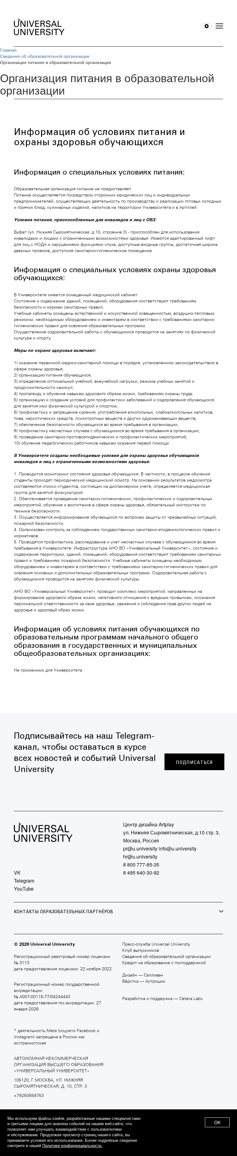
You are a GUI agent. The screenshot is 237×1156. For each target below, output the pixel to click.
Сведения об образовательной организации (44, 56)
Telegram (24, 880)
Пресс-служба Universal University (156, 945)
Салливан (153, 975)
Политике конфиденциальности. (72, 1145)
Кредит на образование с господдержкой (164, 963)
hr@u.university (140, 856)
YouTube (24, 888)
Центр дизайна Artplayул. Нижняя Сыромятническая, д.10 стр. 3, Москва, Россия (171, 832)
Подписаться (194, 762)
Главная (8, 50)
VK (17, 872)
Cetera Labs (191, 999)
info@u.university (178, 848)
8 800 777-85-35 (141, 864)
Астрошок (155, 982)
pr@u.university (140, 848)
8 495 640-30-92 (141, 872)
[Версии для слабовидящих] (206, 26)
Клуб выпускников (140, 951)
